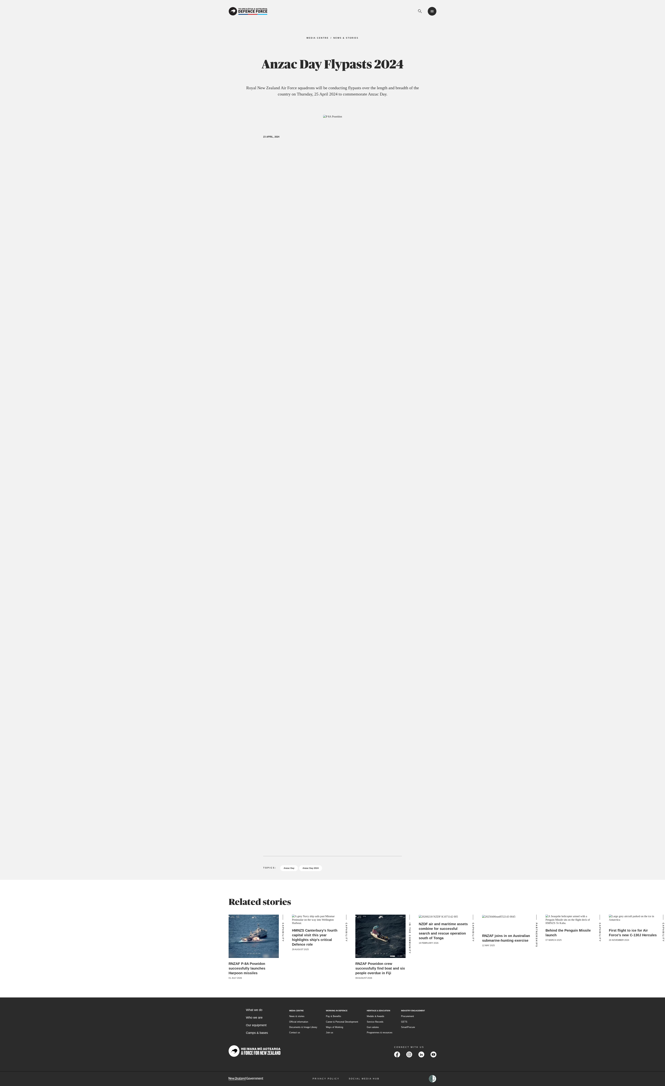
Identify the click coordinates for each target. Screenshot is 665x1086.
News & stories (296, 1016)
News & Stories (345, 38)
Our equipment (256, 1025)
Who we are (254, 1017)
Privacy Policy (326, 1079)
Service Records (375, 1021)
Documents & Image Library (303, 1027)
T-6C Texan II (302, 173)
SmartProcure (408, 1027)
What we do (254, 1010)
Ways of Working (334, 1027)
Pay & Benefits (333, 1016)
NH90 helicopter (389, 167)
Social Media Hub (364, 1079)
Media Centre (318, 38)
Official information (298, 1021)
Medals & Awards (375, 1016)
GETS (404, 1021)
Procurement (407, 1016)
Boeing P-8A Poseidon (277, 173)
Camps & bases (257, 1033)
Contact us (294, 1032)
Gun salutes (373, 1027)
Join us (329, 1032)
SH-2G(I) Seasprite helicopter (331, 173)
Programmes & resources (379, 1032)
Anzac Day (289, 868)
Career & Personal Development (342, 1021)
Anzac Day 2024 (311, 868)
